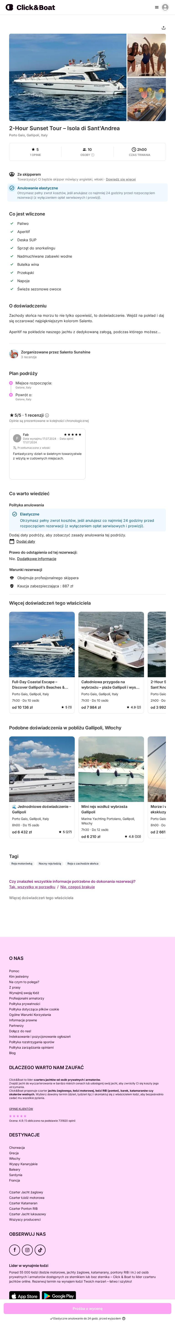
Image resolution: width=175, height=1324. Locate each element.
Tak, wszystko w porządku (32, 887)
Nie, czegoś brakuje (77, 887)
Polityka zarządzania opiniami (31, 1047)
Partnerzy (16, 1025)
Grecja (14, 1153)
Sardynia (15, 1175)
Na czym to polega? (24, 982)
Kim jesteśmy (19, 976)
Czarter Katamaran (23, 1203)
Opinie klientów (21, 1109)
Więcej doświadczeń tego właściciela (41, 897)
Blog (12, 1053)
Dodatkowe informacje (36, 558)
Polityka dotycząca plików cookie (34, 1009)
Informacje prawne (23, 1020)
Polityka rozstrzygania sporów (31, 1042)
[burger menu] (156, 7)
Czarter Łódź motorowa (26, 1198)
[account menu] (165, 7)
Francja (14, 1180)
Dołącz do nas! (20, 1031)
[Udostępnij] (163, 27)
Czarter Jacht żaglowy (26, 1192)
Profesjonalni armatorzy (26, 998)
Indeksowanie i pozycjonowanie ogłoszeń (40, 1036)
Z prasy (15, 987)
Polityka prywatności (24, 1004)
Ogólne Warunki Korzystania (30, 1015)
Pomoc (14, 971)
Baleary (14, 1169)
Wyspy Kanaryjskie (23, 1164)
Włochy (14, 1158)
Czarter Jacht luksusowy (27, 1214)
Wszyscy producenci (25, 1219)
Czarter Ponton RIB (23, 1208)
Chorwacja (17, 1147)
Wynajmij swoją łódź (24, 993)
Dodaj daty (25, 541)
